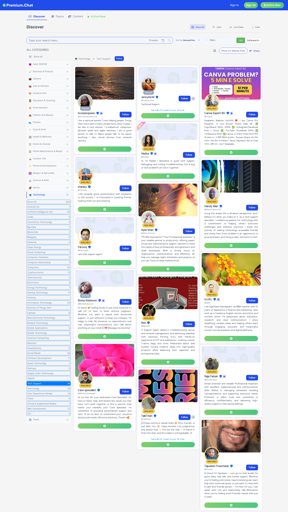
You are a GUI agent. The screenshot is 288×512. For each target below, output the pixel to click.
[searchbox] (225, 40)
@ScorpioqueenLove (87, 116)
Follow (119, 58)
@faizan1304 (210, 379)
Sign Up (251, 5)
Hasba (145, 153)
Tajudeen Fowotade (217, 466)
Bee (143, 323)
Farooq (83, 247)
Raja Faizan (211, 376)
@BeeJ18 (145, 326)
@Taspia (208, 116)
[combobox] (220, 40)
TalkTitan (147, 416)
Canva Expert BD (215, 113)
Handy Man (211, 206)
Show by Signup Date (233, 50)
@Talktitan (146, 419)
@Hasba (145, 157)
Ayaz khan (147, 230)
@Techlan (82, 190)
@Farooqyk (83, 250)
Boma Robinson (88, 300)
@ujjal (207, 302)
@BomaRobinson (86, 304)
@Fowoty (208, 469)
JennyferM (148, 97)
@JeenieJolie (147, 100)
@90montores (148, 233)
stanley (82, 187)
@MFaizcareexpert (87, 393)
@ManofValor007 (212, 209)
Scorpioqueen (87, 113)
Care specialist (87, 390)
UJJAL (208, 299)
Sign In (234, 5)
